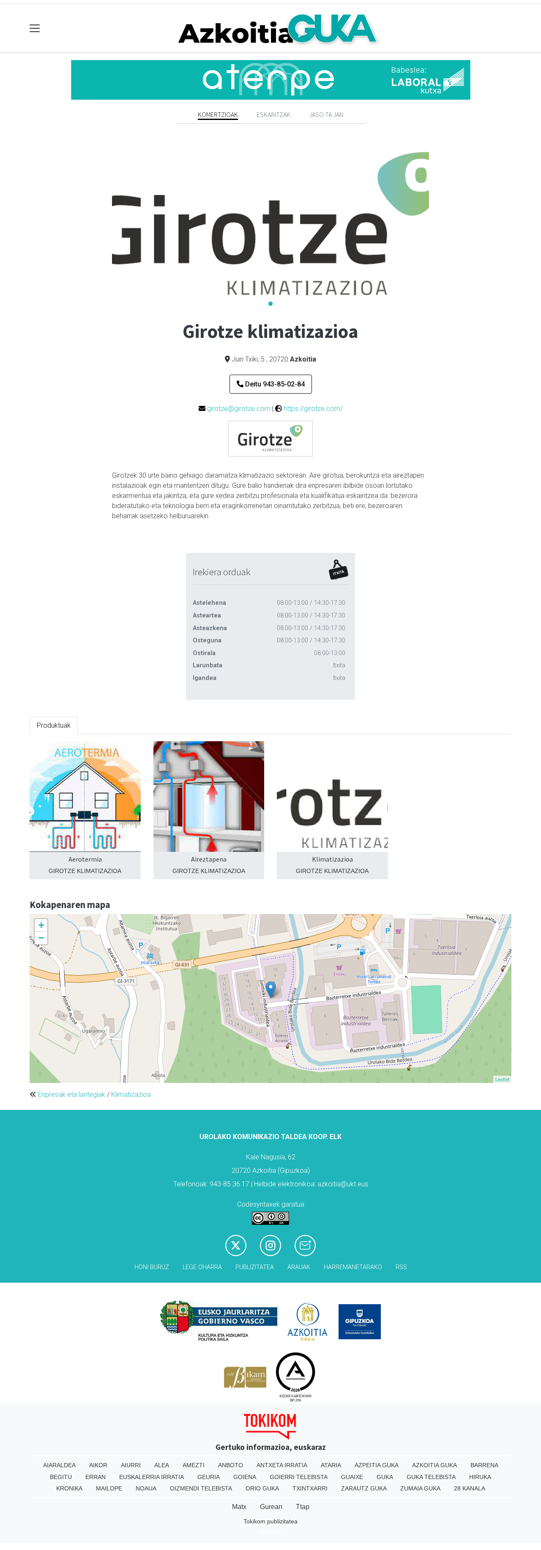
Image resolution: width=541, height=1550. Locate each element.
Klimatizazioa (131, 1094)
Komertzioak (218, 114)
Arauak (298, 1267)
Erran (95, 1477)
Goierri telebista (299, 1477)
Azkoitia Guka (434, 1465)
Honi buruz (151, 1267)
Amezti (194, 1465)
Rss (401, 1267)
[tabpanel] (270, 226)
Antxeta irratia (282, 1465)
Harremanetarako (353, 1267)
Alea (161, 1465)
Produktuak (54, 725)
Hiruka (480, 1477)
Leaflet (502, 1079)
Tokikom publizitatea (270, 1521)
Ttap (302, 1506)
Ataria (331, 1465)
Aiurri (131, 1465)
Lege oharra (202, 1267)
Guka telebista (431, 1477)
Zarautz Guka (364, 1488)
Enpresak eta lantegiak (71, 1094)
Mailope (109, 1488)
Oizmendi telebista (201, 1488)
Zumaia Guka (420, 1488)
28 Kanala (469, 1488)
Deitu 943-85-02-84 (274, 384)
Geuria (208, 1477)
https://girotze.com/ (313, 409)
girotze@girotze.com (238, 409)
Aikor (98, 1465)
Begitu (61, 1477)
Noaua (146, 1488)
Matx (239, 1506)
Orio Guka (262, 1488)
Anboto (230, 1465)
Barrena (484, 1465)
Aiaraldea (59, 1465)
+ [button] (41, 925)
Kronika (69, 1488)
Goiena (244, 1477)
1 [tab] (270, 304)
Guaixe (352, 1477)
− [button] (41, 938)
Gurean (271, 1506)
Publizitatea (254, 1267)
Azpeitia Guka (377, 1465)
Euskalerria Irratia (151, 1477)
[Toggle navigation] (35, 28)
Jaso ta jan (326, 114)
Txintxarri (310, 1488)
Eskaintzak (273, 114)
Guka (385, 1477)
